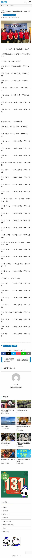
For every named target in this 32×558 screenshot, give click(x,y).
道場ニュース (6, 514)
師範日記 (5, 517)
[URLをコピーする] (28, 353)
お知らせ (5, 507)
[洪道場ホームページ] (4, 2)
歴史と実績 (6, 531)
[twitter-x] (14, 388)
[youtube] (20, 388)
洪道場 (16, 384)
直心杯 (4, 528)
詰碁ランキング (6, 15)
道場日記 (14, 15)
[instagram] (17, 388)
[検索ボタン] (25, 2)
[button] (3, 353)
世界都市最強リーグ (8, 524)
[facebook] (11, 388)
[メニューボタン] (30, 2)
